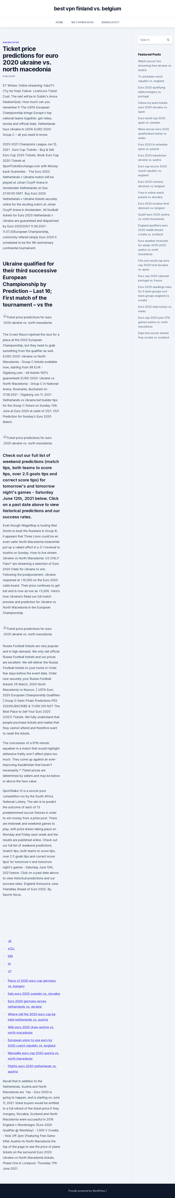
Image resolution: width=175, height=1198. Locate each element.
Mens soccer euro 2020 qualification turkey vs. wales (153, 133)
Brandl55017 (110, 22)
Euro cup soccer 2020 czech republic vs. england (152, 171)
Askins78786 (11, 42)
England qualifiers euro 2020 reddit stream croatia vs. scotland (153, 230)
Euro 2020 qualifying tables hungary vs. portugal (151, 92)
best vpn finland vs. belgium (87, 8)
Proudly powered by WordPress (87, 1190)
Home (59, 22)
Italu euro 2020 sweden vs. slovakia (34, 993)
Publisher (9, 76)
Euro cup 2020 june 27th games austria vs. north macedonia (154, 322)
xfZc (11, 948)
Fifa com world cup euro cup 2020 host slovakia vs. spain (153, 265)
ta (9, 963)
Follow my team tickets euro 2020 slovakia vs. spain (152, 107)
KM (10, 956)
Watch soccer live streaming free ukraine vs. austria (155, 65)
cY (9, 971)
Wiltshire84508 (82, 22)
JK (10, 941)
